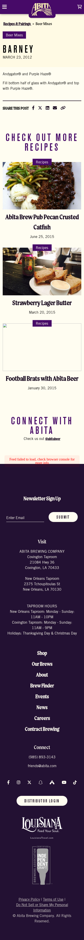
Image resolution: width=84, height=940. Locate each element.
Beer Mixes (14, 35)
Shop (42, 653)
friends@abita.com (42, 766)
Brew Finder (42, 686)
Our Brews (42, 664)
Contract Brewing (42, 729)
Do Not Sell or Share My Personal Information (42, 907)
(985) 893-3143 (42, 757)
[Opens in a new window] (42, 828)
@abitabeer (52, 439)
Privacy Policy (29, 900)
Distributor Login (42, 801)
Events (42, 696)
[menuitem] (42, 11)
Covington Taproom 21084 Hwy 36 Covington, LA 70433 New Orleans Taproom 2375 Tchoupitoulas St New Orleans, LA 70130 (42, 573)
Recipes (42, 162)
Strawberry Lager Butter (42, 302)
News (42, 707)
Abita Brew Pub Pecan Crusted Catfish (42, 222)
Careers (42, 718)
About (42, 675)
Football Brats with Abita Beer (42, 378)
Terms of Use (53, 900)
